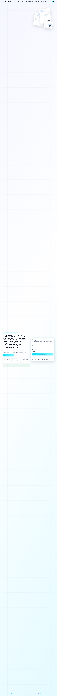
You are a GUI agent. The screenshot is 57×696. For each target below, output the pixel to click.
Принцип (22, 1)
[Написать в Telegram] (53, 1)
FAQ (45, 1)
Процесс (38, 1)
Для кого (19, 1)
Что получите (27, 1)
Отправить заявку (42, 354)
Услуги (31, 1)
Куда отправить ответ (36, 349)
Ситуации (35, 1)
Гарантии (42, 1)
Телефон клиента (35, 345)
